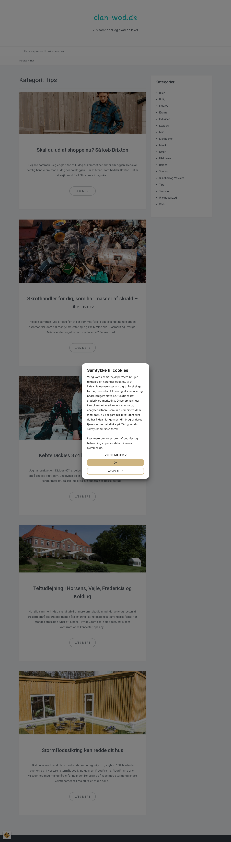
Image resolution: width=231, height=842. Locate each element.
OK (115, 462)
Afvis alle (115, 471)
